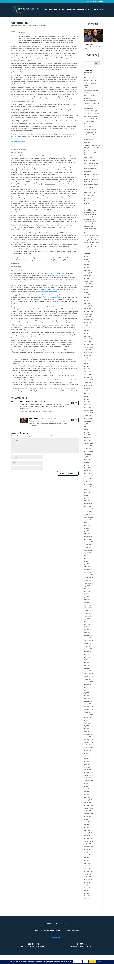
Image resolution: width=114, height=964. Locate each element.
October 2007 (87, 877)
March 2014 (87, 665)
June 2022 (87, 393)
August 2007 (87, 882)
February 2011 (88, 767)
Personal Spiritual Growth (91, 160)
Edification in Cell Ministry (91, 116)
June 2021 (87, 426)
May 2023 (86, 363)
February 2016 (88, 602)
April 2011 (86, 761)
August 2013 (87, 684)
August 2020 (87, 454)
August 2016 (87, 586)
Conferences (81, 10)
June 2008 (87, 855)
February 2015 (88, 635)
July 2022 (86, 391)
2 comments (42, 25)
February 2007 (88, 898)
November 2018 (88, 511)
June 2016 (87, 591)
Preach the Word (88, 171)
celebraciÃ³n (55, 297)
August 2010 (87, 783)
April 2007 (86, 893)
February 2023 (88, 371)
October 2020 (87, 448)
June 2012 (87, 723)
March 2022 (87, 402)
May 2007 (86, 890)
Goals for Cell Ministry (90, 129)
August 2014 (87, 651)
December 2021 (88, 410)
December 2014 (88, 640)
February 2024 (88, 338)
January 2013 (87, 704)
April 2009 (86, 827)
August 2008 (87, 849)
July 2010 (86, 786)
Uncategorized (33, 25)
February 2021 (88, 437)
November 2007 (88, 874)
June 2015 (87, 624)
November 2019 (88, 479)
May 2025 (86, 297)
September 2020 (88, 451)
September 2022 (88, 385)
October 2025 (87, 284)
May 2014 (86, 660)
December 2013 (88, 673)
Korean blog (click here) (18, 141)
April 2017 (86, 564)
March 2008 (87, 863)
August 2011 (87, 750)
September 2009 (88, 813)
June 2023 (87, 361)
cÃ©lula (44, 297)
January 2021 (87, 440)
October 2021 (87, 415)
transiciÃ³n (38, 299)
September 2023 (88, 352)
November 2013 (88, 676)
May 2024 (86, 330)
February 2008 (88, 865)
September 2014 (88, 649)
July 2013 (86, 687)
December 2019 (88, 476)
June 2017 (87, 558)
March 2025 (87, 303)
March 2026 (87, 270)
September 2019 (88, 484)
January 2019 (87, 506)
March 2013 (87, 698)
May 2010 (86, 791)
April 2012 (86, 728)
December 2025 (88, 278)
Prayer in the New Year (90, 168)
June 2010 (87, 789)
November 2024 (88, 314)
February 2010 (88, 800)
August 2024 (87, 322)
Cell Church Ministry (89, 88)
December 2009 (88, 805)
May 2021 (86, 429)
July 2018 (86, 522)
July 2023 (86, 358)
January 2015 (87, 638)
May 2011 (86, 758)
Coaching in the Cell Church (91, 103)
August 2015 (87, 619)
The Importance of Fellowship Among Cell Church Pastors (92, 238)
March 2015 (87, 632)
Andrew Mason (25, 401)
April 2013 (86, 695)
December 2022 (88, 377)
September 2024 (88, 319)
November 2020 (88, 446)
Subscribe (93, 24)
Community (87, 106)
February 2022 (88, 404)
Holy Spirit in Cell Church (91, 132)
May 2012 (86, 726)
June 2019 (87, 492)
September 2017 (88, 550)
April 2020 (86, 465)
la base (41, 307)
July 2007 (86, 885)
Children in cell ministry (90, 95)
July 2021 (86, 424)
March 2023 (87, 369)
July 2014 (86, 654)
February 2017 (88, 569)
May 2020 (86, 462)
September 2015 (88, 616)
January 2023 (87, 374)
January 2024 (87, 341)
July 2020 (86, 457)
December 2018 (88, 509)
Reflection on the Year (90, 177)
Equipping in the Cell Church (92, 119)
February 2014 (88, 668)
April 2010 (86, 794)
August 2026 (87, 256)
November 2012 (88, 709)
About (95, 10)
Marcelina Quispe (89, 226)
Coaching (62, 10)
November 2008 (88, 841)
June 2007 (87, 888)
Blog (89, 10)
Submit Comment (68, 473)
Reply (74, 403)
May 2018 (86, 528)
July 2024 (86, 325)
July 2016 (86, 588)
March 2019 (87, 500)
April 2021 (86, 432)
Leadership (87, 142)
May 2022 (86, 396)
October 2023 (87, 350)
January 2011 (87, 769)
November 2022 (88, 380)
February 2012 (88, 734)
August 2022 (87, 388)
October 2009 (87, 811)
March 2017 (87, 566)
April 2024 (86, 333)
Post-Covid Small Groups (91, 163)
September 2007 (88, 879)
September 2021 (88, 418)
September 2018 (88, 517)
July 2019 (86, 489)
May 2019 (86, 495)
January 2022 (87, 407)
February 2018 (88, 536)
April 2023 (86, 366)
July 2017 (86, 555)
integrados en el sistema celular (49, 291)
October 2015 (87, 613)
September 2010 (88, 780)
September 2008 (88, 846)
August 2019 (87, 487)
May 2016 (86, 594)
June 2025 (87, 295)
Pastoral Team (88, 157)
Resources (53, 10)
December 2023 (88, 344)
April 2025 (86, 300)
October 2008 (87, 844)
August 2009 (87, 816)
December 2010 (88, 772)
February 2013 (88, 701)
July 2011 (86, 753)
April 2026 (86, 267)
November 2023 (88, 347)
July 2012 (86, 720)
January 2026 (87, 275)
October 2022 (87, 382)
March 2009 (87, 830)
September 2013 (88, 682)
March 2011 (87, 764)
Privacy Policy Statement (53, 930)
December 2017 (88, 542)
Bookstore (71, 10)
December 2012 (88, 706)
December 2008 (88, 838)
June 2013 (87, 690)
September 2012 (88, 715)
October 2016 (87, 580)
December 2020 (88, 443)
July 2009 (86, 819)
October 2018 (87, 514)
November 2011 (88, 742)
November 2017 (88, 544)
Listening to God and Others (92, 145)
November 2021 (88, 413)
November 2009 (88, 808)
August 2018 (87, 520)
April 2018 (86, 531)
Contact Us (38, 930)
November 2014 (88, 643)
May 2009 (86, 824)
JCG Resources (88, 139)
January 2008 (87, 868)
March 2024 (87, 336)
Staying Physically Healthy (91, 184)
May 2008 (86, 857)
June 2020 (87, 459)
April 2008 (86, 860)
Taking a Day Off (88, 187)
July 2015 (86, 621)
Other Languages (98, 1)
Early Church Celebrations (91, 113)
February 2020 (88, 470)
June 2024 (87, 328)
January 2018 (87, 539)
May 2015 (86, 627)
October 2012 (87, 712)
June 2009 (87, 822)
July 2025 (86, 292)
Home (45, 10)
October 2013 (87, 679)
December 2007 (88, 871)
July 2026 (86, 259)
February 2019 (88, 503)
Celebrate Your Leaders (90, 80)
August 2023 (87, 355)
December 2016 (88, 575)
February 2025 (88, 306)
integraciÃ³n (37, 295)
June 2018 (87, 525)
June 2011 (87, 756)
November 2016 (88, 577)
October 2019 (87, 481)
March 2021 (87, 435)
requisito (53, 321)
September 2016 (88, 583)
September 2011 (88, 747)
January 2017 (87, 572)
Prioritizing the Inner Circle (91, 174)
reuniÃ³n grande (17, 342)
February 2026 (88, 273)
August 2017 (87, 553)
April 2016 (86, 597)
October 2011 (87, 745)
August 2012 (87, 717)
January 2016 (87, 605)
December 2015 (88, 607)
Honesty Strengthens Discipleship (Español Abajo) (90, 231)
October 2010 (87, 778)
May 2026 (86, 264)
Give (101, 10)
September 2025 (88, 286)
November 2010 (88, 775)
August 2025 (87, 289)
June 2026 (87, 262)
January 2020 (87, 473)
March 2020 (87, 468)
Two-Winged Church (89, 195)
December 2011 (88, 739)
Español (89, 1)
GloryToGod (87, 126)
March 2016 (87, 599)
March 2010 (87, 797)
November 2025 (88, 281)
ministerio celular (55, 273)
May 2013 (86, 693)
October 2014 (87, 646)
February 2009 (88, 833)
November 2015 (88, 610)
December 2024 (88, 311)
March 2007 (87, 896)
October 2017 (87, 547)
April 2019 (86, 498)
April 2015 (86, 629)
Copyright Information (72, 930)
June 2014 (87, 657)
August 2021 (87, 421)
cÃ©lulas (49, 277)
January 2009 (87, 835)
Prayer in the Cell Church (91, 166)
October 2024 (87, 317)
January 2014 (87, 671)
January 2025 (87, 308)
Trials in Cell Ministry (90, 192)
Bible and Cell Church (90, 77)
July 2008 (86, 852)
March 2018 (87, 533)
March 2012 (87, 731)
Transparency (88, 190)
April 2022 (86, 399)
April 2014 (86, 662)
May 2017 (86, 561)
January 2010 (87, 802)
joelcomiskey (17, 25)
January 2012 (87, 737)
